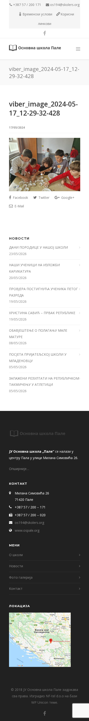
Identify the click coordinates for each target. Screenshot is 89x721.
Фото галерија (21, 577)
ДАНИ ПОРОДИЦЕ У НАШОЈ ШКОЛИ (39, 247)
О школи (16, 555)
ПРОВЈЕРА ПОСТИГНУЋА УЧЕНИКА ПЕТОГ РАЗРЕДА (43, 292)
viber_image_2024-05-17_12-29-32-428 (43, 108)
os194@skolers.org (65, 4)
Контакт (16, 588)
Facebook (20, 197)
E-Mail (19, 206)
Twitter (43, 197)
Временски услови (37, 14)
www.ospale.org (27, 530)
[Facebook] (44, 33)
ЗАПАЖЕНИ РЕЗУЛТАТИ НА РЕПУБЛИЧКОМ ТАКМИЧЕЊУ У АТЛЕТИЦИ (44, 381)
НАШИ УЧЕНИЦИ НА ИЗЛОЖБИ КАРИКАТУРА (34, 268)
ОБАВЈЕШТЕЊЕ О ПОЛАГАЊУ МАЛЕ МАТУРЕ (38, 333)
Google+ (67, 197)
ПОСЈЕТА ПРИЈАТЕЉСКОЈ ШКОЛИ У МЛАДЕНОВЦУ (37, 357)
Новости (16, 566)
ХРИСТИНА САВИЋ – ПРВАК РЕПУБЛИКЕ (42, 313)
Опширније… (19, 468)
